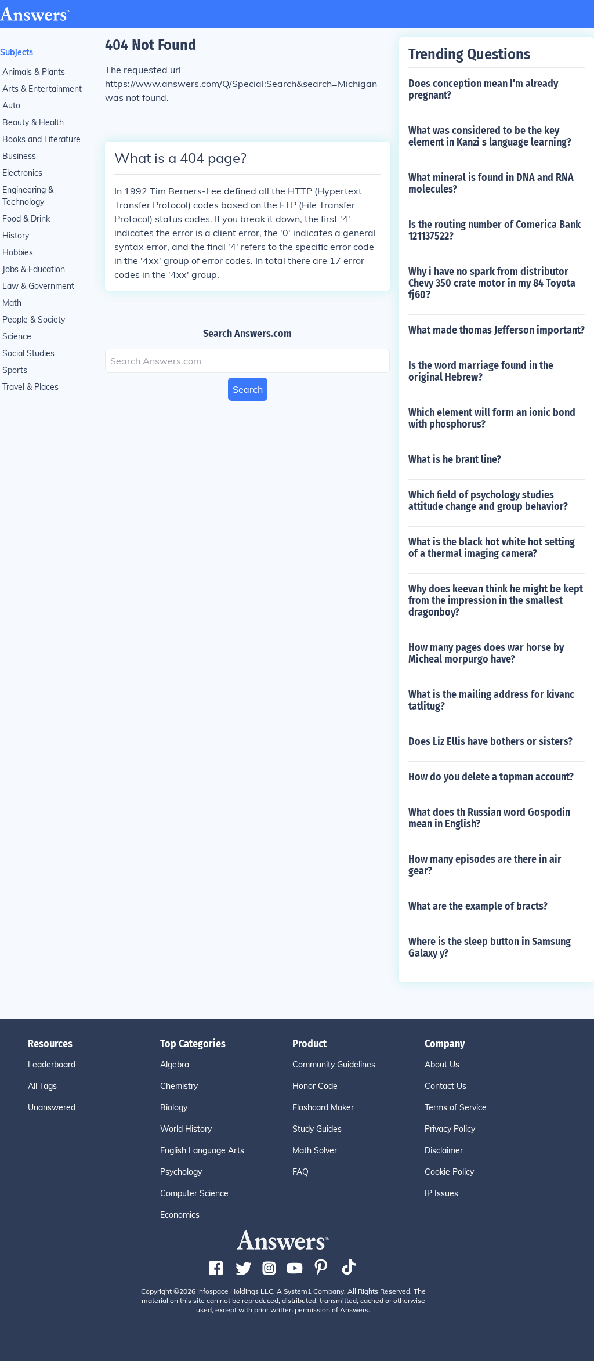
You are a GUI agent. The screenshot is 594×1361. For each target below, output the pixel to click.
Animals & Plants (33, 72)
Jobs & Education (33, 269)
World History (186, 1129)
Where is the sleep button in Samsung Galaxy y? (489, 947)
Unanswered (51, 1107)
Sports (14, 370)
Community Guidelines (333, 1064)
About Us (442, 1064)
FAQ (300, 1172)
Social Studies (28, 353)
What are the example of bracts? (478, 906)
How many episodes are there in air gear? (485, 865)
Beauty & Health (33, 122)
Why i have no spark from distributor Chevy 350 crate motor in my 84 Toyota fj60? (491, 283)
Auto (11, 105)
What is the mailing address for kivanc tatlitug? (491, 700)
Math (11, 303)
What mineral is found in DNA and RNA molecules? (491, 183)
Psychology (181, 1172)
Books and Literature (41, 139)
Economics (180, 1215)
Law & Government (38, 286)
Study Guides (317, 1129)
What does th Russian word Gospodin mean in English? (489, 818)
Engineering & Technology (27, 195)
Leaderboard (51, 1064)
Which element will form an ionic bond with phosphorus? (491, 418)
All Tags (42, 1086)
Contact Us (445, 1086)
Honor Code (315, 1086)
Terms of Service (456, 1107)
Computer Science (194, 1193)
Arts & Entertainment (42, 89)
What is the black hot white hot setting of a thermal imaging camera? (491, 547)
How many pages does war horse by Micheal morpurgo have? (486, 653)
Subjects (16, 52)
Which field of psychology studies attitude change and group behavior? (488, 500)
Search (248, 389)
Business (19, 156)
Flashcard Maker (323, 1107)
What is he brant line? (454, 459)
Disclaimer (444, 1150)
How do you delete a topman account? (491, 776)
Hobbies (17, 252)
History (15, 235)
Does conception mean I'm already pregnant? (483, 89)
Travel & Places (30, 387)
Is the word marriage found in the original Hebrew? (480, 371)
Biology (173, 1107)
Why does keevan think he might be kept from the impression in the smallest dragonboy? (495, 600)
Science (16, 336)
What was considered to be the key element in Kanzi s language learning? (489, 136)
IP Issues (441, 1193)
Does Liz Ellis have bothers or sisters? (490, 741)
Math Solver (314, 1150)
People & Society (33, 319)
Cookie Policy (449, 1172)
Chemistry (179, 1086)
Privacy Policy (450, 1129)
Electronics (22, 173)
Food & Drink (26, 218)
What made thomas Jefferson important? (496, 330)
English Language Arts (202, 1150)
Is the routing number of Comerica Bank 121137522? (494, 230)
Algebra (174, 1064)
